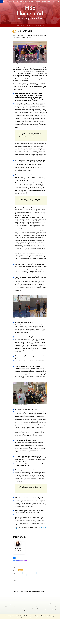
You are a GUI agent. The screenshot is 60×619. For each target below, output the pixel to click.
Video (46, 611)
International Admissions (23, 603)
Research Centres (35, 603)
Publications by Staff (49, 603)
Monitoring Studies (35, 606)
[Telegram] (15, 558)
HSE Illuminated (30, 10)
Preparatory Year (22, 606)
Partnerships (7, 603)
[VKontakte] (14, 558)
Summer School (21, 604)
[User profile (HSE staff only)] (56, 1)
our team (37, 25)
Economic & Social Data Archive (51, 609)
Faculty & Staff (8, 604)
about (18, 25)
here (47, 615)
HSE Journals (47, 604)
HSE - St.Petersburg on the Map (11, 606)
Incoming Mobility (22, 608)
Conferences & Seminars (36, 608)
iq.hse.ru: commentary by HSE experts (50, 607)
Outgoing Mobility (22, 610)
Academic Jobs (34, 610)
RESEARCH (34, 601)
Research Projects (35, 604)
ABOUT (7, 601)
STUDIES (21, 601)
